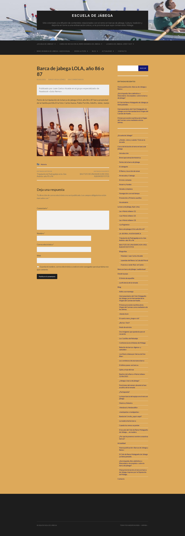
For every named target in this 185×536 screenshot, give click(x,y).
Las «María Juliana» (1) (127, 211)
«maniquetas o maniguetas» (129, 412)
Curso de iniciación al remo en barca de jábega (80, 44)
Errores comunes (125, 180)
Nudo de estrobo (125, 327)
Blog (94, 51)
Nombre (41, 233)
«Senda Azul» (124, 314)
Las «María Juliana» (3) (127, 220)
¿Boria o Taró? (124, 323)
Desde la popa (80, 51)
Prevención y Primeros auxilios (130, 198)
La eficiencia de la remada (128, 283)
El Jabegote (123, 167)
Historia (44, 164)
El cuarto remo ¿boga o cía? (129, 318)
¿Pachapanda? (124, 392)
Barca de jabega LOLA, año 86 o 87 (132, 229)
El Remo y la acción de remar (129, 171)
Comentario (42, 208)
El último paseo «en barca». (129, 365)
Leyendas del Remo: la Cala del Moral (134, 260)
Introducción (124, 153)
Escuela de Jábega (92, 16)
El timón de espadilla (126, 278)
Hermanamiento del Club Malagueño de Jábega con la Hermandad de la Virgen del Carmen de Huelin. (133, 111)
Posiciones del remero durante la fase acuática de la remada (132, 386)
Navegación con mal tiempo (129, 193)
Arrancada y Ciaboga (127, 176)
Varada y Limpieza (126, 189)
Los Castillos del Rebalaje (128, 338)
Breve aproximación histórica (130, 158)
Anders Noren (133, 525)
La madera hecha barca (127, 421)
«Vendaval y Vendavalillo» (128, 407)
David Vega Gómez (56, 79)
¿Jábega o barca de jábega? (129, 381)
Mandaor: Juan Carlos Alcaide (132, 256)
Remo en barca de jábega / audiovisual (53, 51)
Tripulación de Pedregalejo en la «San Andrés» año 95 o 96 (51, 173)
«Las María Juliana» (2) (127, 216)
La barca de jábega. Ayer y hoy (119, 44)
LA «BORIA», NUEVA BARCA (130, 233)
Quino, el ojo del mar (126, 370)
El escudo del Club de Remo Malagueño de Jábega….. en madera (133, 431)
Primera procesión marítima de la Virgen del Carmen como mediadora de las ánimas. (132, 120)
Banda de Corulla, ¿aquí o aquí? (130, 416)
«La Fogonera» (124, 225)
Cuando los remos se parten (129, 425)
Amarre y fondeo (125, 184)
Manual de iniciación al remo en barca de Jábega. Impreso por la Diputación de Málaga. (133, 472)
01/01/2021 (41, 79)
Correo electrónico (45, 244)
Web (39, 255)
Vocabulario (123, 202)
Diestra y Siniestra (125, 403)
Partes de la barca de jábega (129, 162)
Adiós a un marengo (126, 291)
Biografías (123, 251)
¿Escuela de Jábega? (45, 44)
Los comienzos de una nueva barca (131, 361)
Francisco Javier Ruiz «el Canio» (132, 265)
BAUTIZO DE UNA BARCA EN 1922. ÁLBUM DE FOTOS (94, 173)
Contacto (122, 51)
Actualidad (107, 51)
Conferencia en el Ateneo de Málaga (132, 343)
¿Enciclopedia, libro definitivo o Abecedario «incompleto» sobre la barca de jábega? (132, 95)
